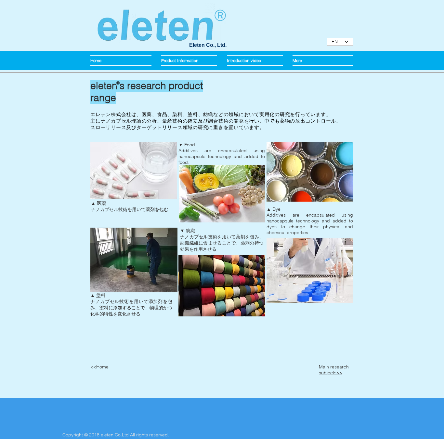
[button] (189, 60)
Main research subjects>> (334, 370)
